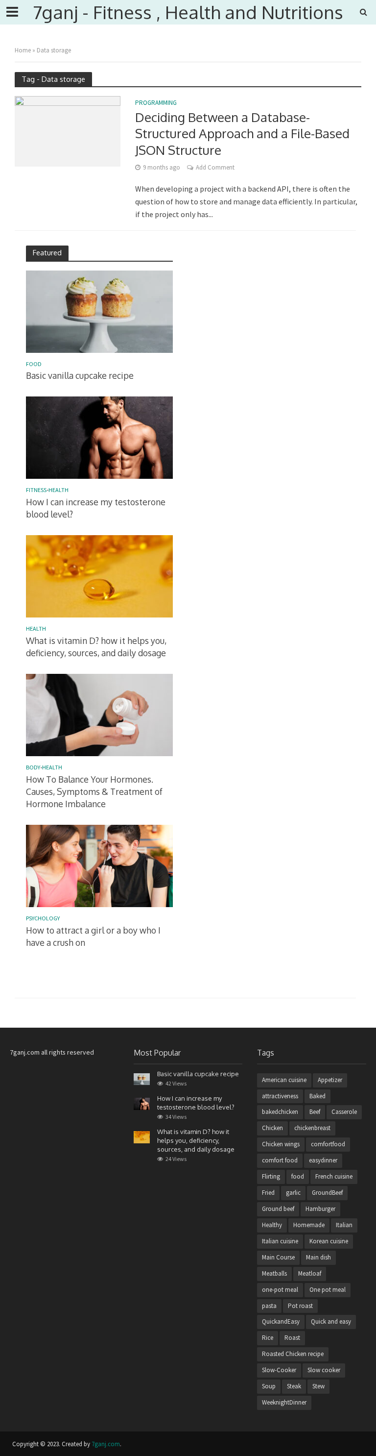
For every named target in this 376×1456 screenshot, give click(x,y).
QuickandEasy (281, 1321)
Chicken (272, 1128)
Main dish (318, 1257)
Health (58, 490)
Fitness (36, 490)
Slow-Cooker (279, 1370)
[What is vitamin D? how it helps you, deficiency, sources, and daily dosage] (99, 575)
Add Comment (215, 167)
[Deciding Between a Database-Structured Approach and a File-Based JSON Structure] (67, 130)
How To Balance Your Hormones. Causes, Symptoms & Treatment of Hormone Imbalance (94, 791)
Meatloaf (309, 1273)
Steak (294, 1386)
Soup (269, 1386)
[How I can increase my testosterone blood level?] (99, 437)
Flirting (271, 1176)
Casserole (344, 1112)
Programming (156, 103)
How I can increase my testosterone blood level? (95, 507)
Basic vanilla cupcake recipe (80, 375)
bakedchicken (280, 1112)
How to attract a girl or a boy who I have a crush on (93, 936)
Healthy (272, 1225)
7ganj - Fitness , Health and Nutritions (188, 12)
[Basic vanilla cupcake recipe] (99, 310)
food (297, 1176)
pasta (269, 1306)
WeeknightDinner (284, 1402)
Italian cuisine (280, 1241)
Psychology (43, 918)
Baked (317, 1096)
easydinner (323, 1160)
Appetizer (330, 1080)
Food (34, 364)
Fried (268, 1192)
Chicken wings (281, 1144)
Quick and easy (331, 1321)
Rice (267, 1337)
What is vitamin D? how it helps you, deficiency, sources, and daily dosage (96, 646)
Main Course (278, 1257)
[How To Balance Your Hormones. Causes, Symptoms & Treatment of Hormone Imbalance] (99, 714)
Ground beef (278, 1209)
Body (33, 767)
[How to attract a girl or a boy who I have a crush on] (99, 865)
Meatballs (274, 1273)
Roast (292, 1337)
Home (23, 50)
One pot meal (327, 1289)
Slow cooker (323, 1370)
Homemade (309, 1225)
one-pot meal (280, 1289)
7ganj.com (106, 1444)
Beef (314, 1112)
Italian (344, 1225)
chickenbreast (312, 1128)
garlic (293, 1192)
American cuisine (284, 1080)
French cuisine (333, 1176)
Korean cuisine (328, 1241)
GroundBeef (327, 1192)
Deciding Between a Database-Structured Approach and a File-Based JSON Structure (242, 133)
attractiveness (280, 1096)
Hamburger (320, 1209)
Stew (318, 1386)
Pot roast (300, 1306)
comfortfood (328, 1144)
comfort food (280, 1160)
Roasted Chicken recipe (293, 1354)
